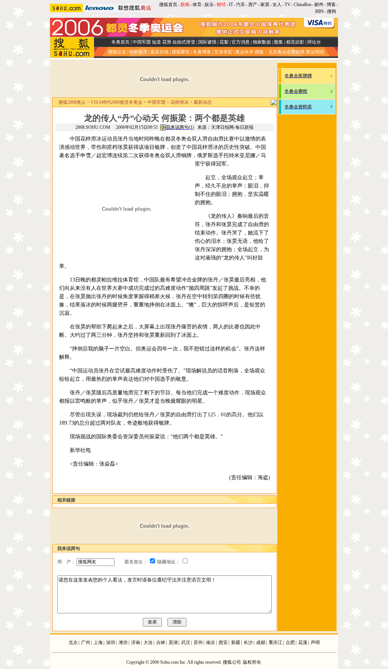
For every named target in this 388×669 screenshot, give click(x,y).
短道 (156, 42)
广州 (85, 642)
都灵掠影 (295, 42)
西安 (223, 642)
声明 (315, 642)
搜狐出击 (117, 52)
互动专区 (223, 52)
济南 (135, 642)
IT (231, 4)
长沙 (248, 642)
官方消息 (241, 42)
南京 (210, 642)
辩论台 (314, 42)
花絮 (223, 42)
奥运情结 (315, 52)
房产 (252, 4)
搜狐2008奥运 (72, 102)
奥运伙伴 (244, 52)
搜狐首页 (168, 4)
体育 (197, 4)
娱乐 (209, 4)
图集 (278, 42)
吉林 (160, 642)
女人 (277, 4)
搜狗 (332, 11)
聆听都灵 (138, 52)
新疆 (235, 642)
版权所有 (252, 662)
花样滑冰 (180, 102)
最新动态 (203, 102)
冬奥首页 (120, 42)
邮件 (319, 4)
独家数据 (262, 42)
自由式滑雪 (183, 42)
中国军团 (142, 42)
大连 (148, 642)
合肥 (290, 642)
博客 (331, 4)
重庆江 (275, 642)
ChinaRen (302, 4)
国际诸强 (207, 42)
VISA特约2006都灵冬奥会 (116, 102)
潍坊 (123, 642)
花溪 (302, 642)
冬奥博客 (202, 52)
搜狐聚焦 (181, 52)
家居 (264, 4)
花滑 (166, 42)
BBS (319, 11)
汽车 (240, 4)
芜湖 (173, 642)
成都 (260, 642)
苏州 (198, 642)
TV (288, 4)
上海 (98, 642)
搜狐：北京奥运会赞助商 (280, 52)
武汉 (185, 642)
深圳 (110, 642)
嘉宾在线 (159, 52)
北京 (73, 642)
